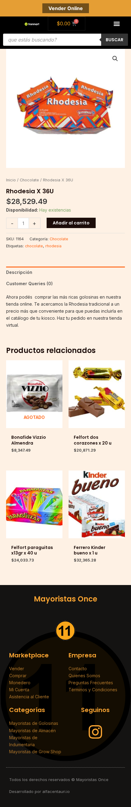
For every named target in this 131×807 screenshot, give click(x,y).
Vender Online (65, 8)
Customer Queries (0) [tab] (29, 283)
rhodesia (53, 246)
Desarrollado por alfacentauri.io (39, 791)
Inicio (11, 180)
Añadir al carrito (71, 223)
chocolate (34, 246)
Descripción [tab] (19, 272)
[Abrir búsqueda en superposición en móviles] (65, 40)
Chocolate (29, 180)
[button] (117, 24)
